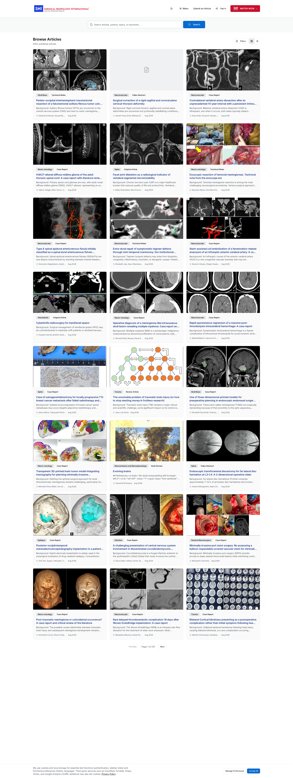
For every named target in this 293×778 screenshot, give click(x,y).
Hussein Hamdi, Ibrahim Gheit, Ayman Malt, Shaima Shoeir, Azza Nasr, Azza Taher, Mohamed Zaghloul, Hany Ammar (52, 335)
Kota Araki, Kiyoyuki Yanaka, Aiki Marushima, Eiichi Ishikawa (205, 116)
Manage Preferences (235, 771)
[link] (70, 84)
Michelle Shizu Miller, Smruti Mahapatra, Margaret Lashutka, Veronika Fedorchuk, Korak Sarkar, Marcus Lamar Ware (52, 486)
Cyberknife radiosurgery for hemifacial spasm (62, 322)
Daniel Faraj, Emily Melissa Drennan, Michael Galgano (129, 116)
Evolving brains (122, 471)
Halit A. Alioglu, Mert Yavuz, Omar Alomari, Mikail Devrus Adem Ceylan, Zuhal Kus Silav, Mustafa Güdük (52, 190)
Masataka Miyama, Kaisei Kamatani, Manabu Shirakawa (129, 635)
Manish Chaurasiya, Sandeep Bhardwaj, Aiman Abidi (205, 635)
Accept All (253, 771)
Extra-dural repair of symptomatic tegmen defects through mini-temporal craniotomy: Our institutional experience (143, 252)
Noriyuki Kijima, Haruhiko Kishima (205, 190)
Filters (243, 41)
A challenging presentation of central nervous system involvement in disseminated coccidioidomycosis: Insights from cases (144, 549)
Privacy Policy (109, 774)
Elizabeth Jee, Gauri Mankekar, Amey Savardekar (129, 264)
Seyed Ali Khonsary (123, 483)
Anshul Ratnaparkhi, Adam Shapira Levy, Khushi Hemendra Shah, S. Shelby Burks (205, 486)
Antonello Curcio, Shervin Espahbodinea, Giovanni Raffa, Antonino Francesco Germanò (52, 635)
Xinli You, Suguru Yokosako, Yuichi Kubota (52, 561)
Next (162, 646)
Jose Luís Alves (122, 412)
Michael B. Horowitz (200, 561)
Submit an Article (202, 8)
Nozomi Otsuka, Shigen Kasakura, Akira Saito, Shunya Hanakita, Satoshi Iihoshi (205, 264)
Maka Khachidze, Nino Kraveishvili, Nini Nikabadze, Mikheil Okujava (129, 190)
